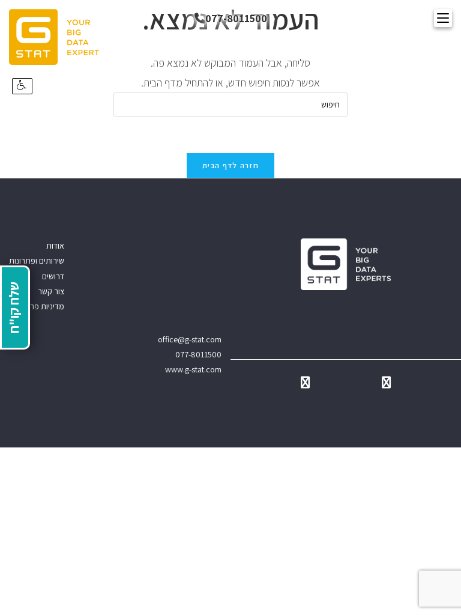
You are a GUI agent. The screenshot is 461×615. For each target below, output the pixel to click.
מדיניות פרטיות (40, 306)
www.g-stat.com (193, 369)
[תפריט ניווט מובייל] (443, 18)
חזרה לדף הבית (230, 165)
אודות (55, 245)
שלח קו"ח (13, 307)
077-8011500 (236, 18)
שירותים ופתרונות (36, 260)
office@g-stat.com (189, 339)
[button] (22, 86)
